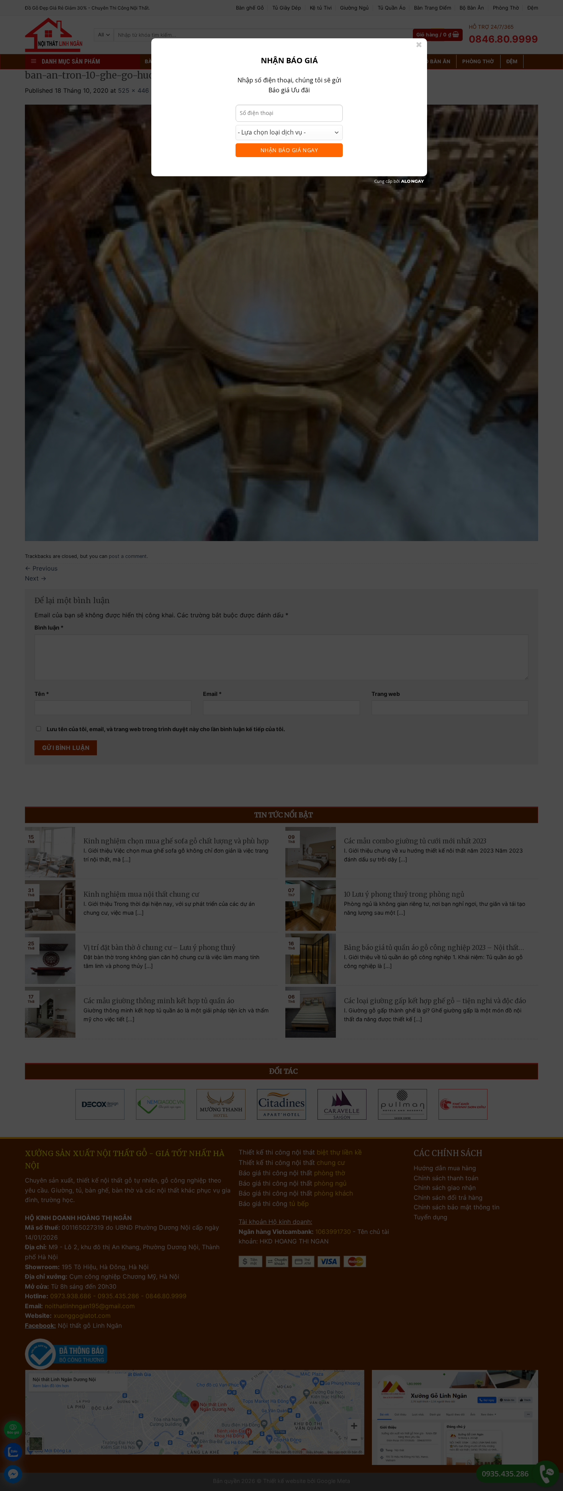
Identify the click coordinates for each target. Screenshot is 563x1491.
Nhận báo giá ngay (289, 150)
